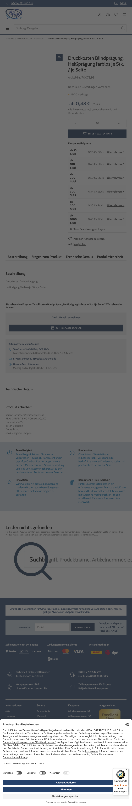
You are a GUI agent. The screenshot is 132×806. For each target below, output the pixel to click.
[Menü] (126, 770)
